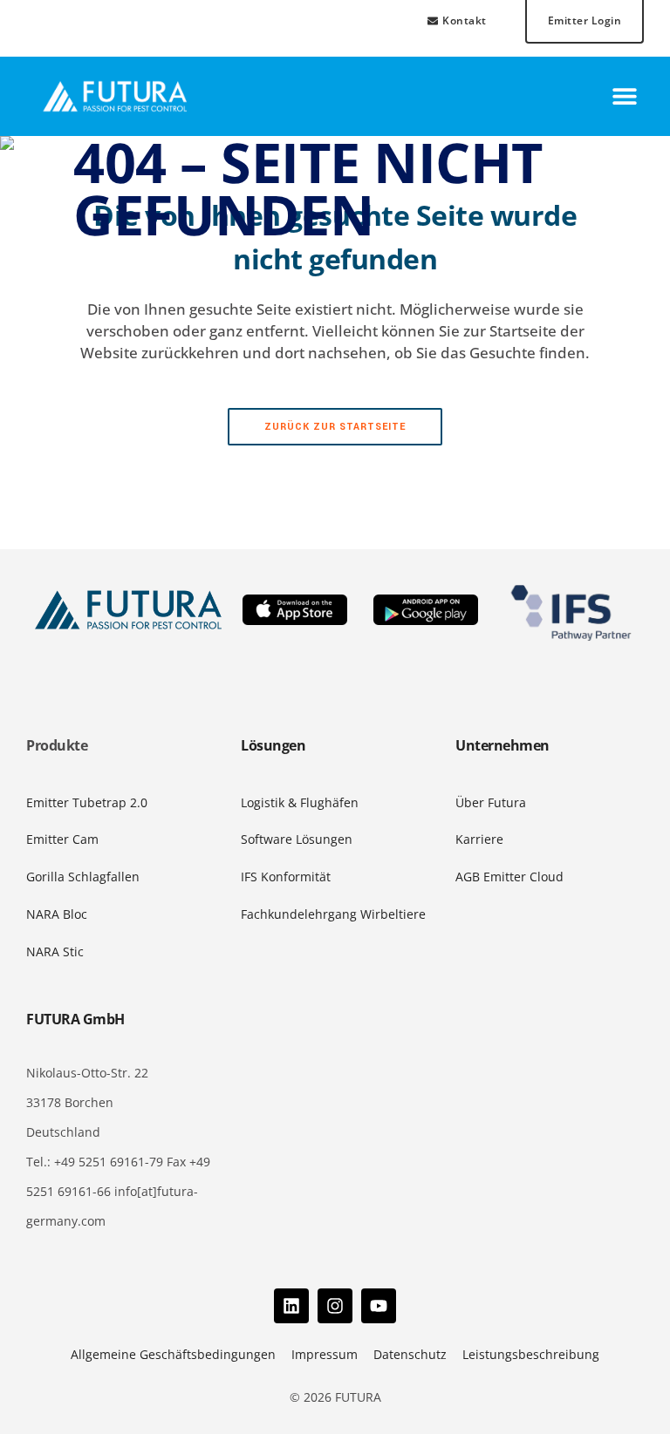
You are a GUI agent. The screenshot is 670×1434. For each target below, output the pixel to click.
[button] (624, 96)
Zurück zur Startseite (335, 426)
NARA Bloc (56, 914)
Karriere (479, 839)
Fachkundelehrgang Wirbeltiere (333, 914)
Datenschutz (410, 1354)
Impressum (324, 1354)
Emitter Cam (62, 839)
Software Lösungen (296, 839)
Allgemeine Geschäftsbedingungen (173, 1354)
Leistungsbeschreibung (530, 1354)
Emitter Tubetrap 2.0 (86, 802)
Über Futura (490, 802)
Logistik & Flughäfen (300, 802)
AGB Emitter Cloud (509, 876)
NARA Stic (55, 951)
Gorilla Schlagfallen (83, 876)
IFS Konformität (286, 876)
